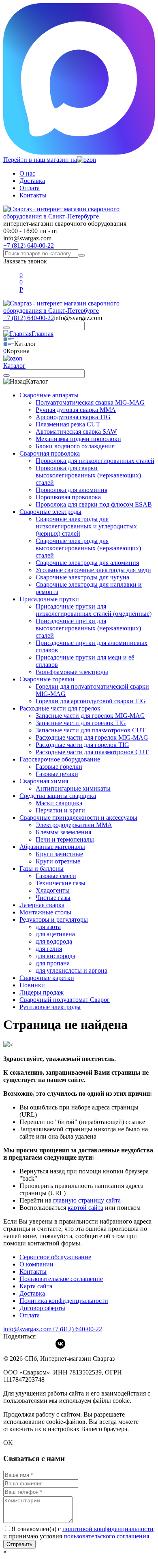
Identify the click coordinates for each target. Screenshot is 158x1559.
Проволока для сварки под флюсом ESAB (94, 504)
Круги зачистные (59, 854)
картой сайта (85, 1207)
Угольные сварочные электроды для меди (93, 569)
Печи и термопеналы (65, 839)
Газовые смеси (56, 875)
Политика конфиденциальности (63, 1300)
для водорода (54, 941)
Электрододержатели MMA (74, 824)
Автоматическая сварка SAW (76, 431)
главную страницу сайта (87, 1200)
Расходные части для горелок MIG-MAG (92, 737)
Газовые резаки (57, 773)
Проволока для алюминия (71, 489)
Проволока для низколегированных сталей (95, 460)
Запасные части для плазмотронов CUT (90, 730)
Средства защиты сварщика (57, 795)
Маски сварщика (59, 803)
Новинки (32, 985)
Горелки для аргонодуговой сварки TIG (91, 701)
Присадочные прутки (49, 599)
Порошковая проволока (68, 497)
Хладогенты (53, 890)
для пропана (53, 963)
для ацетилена (55, 934)
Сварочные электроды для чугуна (82, 577)
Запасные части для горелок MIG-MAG (90, 715)
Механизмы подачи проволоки (78, 438)
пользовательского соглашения (106, 1536)
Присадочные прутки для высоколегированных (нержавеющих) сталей (88, 628)
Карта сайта (35, 1286)
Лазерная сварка (41, 904)
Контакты (33, 195)
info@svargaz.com (27, 238)
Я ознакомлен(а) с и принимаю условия (78, 1532)
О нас (27, 173)
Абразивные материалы (52, 846)
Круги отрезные (58, 861)
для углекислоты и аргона (71, 970)
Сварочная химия (43, 781)
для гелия (49, 948)
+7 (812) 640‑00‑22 (76, 1329)
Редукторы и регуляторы (53, 919)
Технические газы (60, 883)
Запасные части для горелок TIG (81, 722)
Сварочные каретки (46, 977)
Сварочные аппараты (49, 395)
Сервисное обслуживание (55, 1257)
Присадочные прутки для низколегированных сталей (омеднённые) (94, 610)
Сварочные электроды (50, 511)
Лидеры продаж (41, 992)
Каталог (14, 365)
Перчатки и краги (60, 810)
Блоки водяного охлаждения (75, 446)
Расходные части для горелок (59, 708)
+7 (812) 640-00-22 (28, 245)
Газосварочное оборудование (59, 759)
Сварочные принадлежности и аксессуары (78, 817)
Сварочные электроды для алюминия (87, 562)
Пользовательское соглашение (61, 1278)
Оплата (29, 188)
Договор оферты (42, 1307)
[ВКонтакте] (60, 1344)
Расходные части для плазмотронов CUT (92, 752)
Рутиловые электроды (50, 1006)
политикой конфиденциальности (108, 1528)
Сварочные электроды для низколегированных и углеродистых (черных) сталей (86, 526)
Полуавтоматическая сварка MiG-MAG (90, 402)
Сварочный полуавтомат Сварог (64, 999)
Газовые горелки (59, 766)
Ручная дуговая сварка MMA (76, 409)
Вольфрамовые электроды (72, 671)
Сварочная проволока (49, 453)
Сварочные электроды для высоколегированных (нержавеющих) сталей (88, 548)
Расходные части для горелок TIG (82, 744)
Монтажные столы (45, 912)
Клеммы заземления (63, 832)
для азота (48, 926)
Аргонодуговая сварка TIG (73, 417)
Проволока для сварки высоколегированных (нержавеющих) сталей (88, 475)
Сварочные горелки (47, 679)
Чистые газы (53, 897)
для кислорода (55, 955)
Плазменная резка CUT (68, 424)
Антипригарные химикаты (73, 788)
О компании (36, 1264)
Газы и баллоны (41, 868)
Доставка (32, 180)
